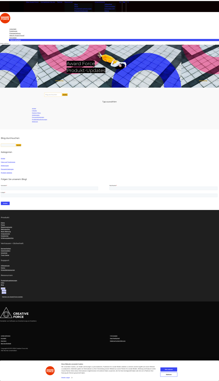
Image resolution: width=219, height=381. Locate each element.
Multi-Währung (6, 231)
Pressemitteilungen (81, 11)
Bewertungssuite (6, 227)
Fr (128, 2)
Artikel (34, 108)
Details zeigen (65, 377)
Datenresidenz (5, 251)
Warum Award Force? (16, 35)
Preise (3, 225)
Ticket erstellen (109, 6)
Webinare (35, 121)
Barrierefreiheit (6, 249)
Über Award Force (32, 2)
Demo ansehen (15, 40)
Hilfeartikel (108, 4)
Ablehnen (169, 374)
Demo (3, 223)
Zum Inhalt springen (17, 2)
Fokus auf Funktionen (8, 162)
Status (106, 11)
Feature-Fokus (36, 113)
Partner (59, 2)
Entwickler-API (109, 9)
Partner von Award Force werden (12, 297)
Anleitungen (35, 115)
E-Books (34, 110)
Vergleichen (4, 236)
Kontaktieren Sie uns (48, 2)
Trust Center (5, 255)
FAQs (76, 6)
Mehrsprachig (5, 229)
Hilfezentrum (5, 266)
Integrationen (5, 234)
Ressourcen (69, 2)
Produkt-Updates (6, 173)
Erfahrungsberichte (7, 238)
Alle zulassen (169, 369)
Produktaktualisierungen (83, 9)
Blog (76, 4)
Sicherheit (4, 253)
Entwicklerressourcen (8, 270)
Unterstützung (100, 2)
